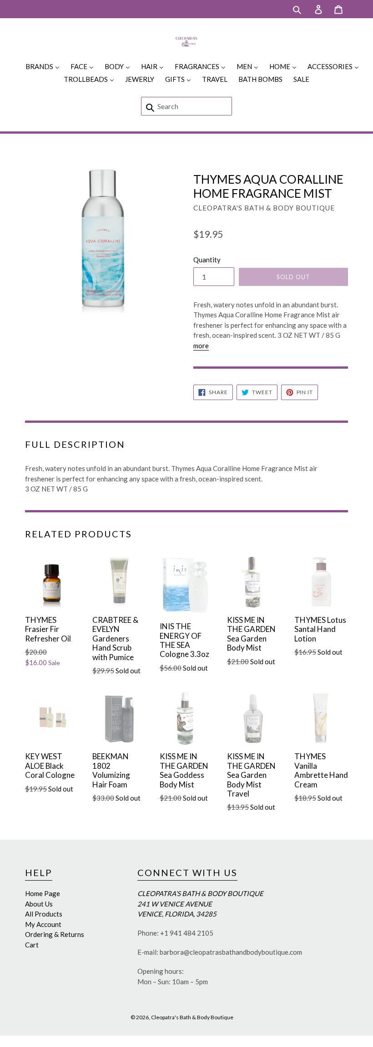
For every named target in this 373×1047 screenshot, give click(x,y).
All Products (43, 914)
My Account (43, 924)
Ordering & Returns (54, 934)
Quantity (207, 259)
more (201, 345)
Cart (32, 945)
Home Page (42, 893)
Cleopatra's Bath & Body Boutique (192, 1017)
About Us (39, 904)
